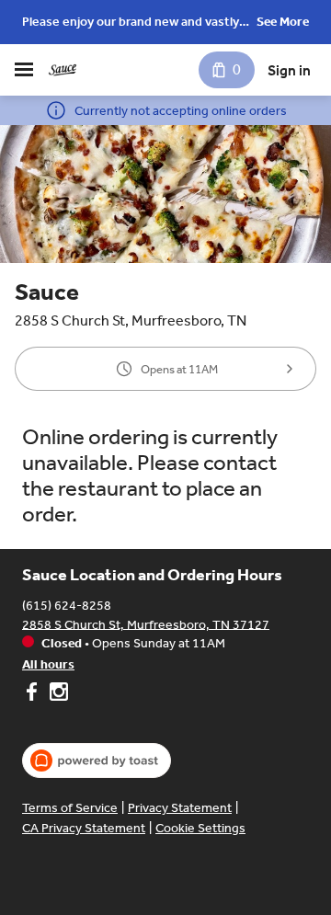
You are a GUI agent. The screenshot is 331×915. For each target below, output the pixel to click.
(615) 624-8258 (66, 604)
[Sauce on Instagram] (56, 694)
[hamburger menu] (24, 69)
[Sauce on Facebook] (33, 694)
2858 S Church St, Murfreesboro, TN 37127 (145, 624)
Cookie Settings (200, 828)
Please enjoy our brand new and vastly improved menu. (130, 23)
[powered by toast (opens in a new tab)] (96, 760)
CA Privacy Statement (83, 828)
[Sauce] (62, 70)
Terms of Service (70, 808)
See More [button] (283, 21)
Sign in (289, 70)
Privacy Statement (180, 808)
